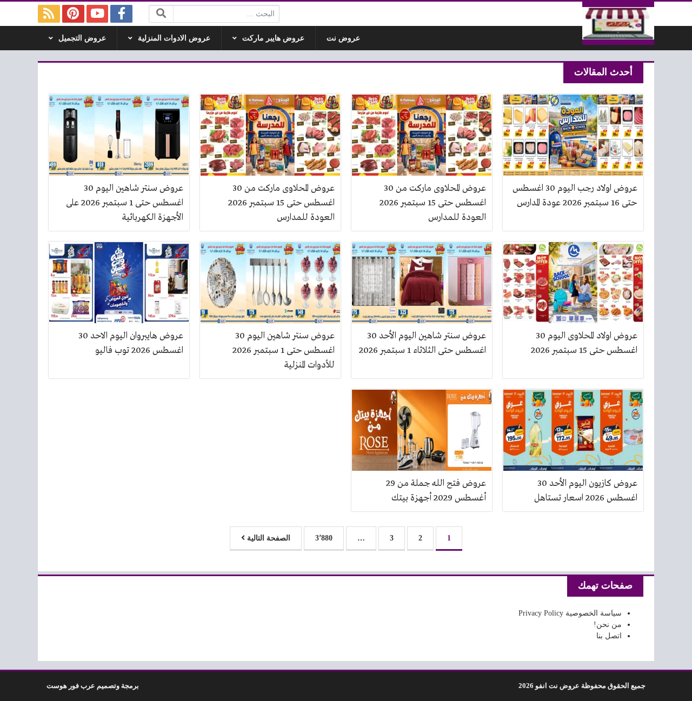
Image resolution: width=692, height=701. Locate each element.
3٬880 (323, 538)
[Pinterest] (73, 14)
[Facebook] (121, 14)
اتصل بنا (609, 636)
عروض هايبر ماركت (273, 38)
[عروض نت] (618, 23)
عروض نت (343, 38)
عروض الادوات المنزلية (174, 38)
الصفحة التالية (267, 538)
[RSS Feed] (49, 14)
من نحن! (608, 624)
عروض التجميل (82, 38)
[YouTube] (97, 14)
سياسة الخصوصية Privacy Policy (570, 613)
